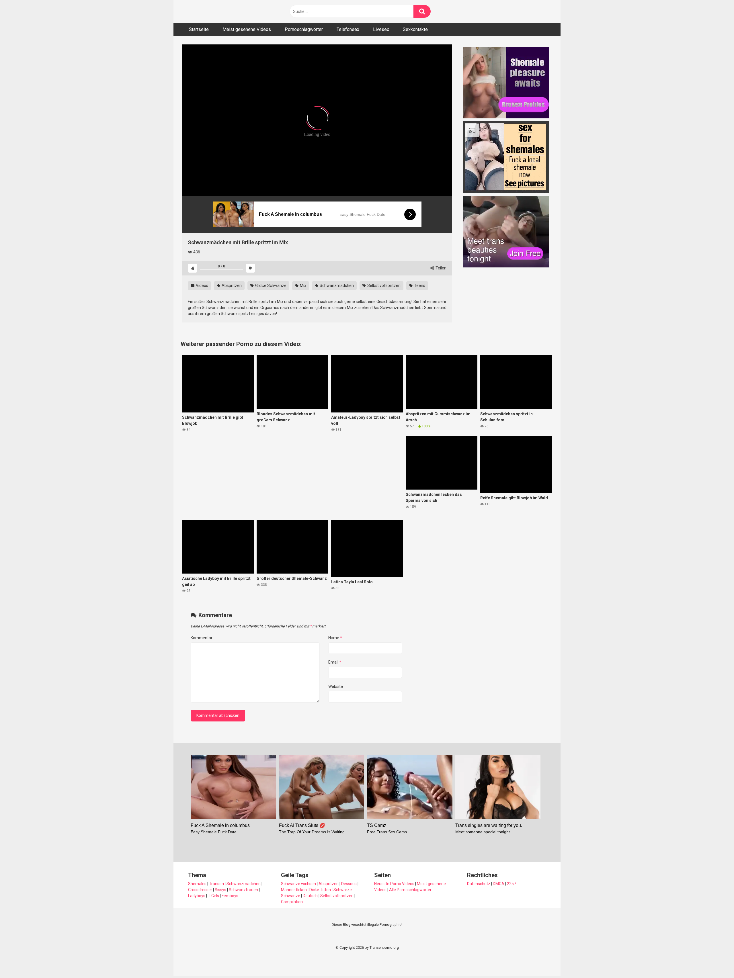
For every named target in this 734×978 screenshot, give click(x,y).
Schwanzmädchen (336, 285)
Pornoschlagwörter (304, 29)
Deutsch (310, 895)
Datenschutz (478, 883)
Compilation (292, 901)
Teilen (440, 268)
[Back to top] (715, 961)
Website (335, 686)
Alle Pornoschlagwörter (410, 889)
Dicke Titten (320, 889)
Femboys (230, 895)
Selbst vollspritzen (383, 285)
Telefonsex (348, 29)
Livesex (381, 29)
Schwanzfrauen (243, 889)
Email (334, 662)
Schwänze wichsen (298, 883)
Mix (302, 285)
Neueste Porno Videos (394, 883)
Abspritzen (231, 285)
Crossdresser (200, 889)
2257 (511, 883)
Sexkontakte (415, 29)
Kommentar (201, 637)
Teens (419, 285)
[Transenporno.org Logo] (220, 11)
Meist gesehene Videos (246, 29)
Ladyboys (196, 895)
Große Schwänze (270, 285)
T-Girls (213, 895)
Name (335, 637)
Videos (201, 285)
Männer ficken (294, 889)
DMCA (498, 883)
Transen (216, 883)
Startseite (199, 29)
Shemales (197, 883)
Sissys (220, 889)
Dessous (349, 883)
